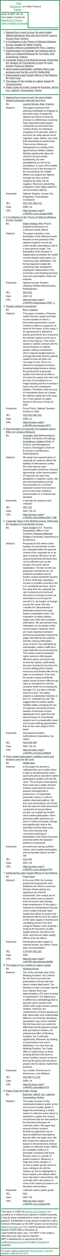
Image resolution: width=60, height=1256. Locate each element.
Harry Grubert (30, 527)
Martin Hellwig (34, 45)
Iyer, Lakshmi (12, 90)
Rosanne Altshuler (24, 66)
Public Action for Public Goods (21, 87)
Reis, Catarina (47, 47)
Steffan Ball (44, 72)
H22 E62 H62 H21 (32, 415)
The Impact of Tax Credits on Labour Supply (28, 81)
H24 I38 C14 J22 (31, 1077)
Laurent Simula (31, 104)
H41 (25, 1193)
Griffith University (38, 1242)
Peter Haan (15, 78)
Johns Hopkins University (14, 23)
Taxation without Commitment (21, 47)
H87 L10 (27, 507)
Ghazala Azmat (14, 84)
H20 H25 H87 (30, 742)
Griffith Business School (13, 1242)
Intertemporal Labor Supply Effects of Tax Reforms (31, 75)
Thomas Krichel (36, 1251)
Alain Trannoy (21, 38)
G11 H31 (27, 859)
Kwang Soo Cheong (11, 20)
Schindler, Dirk (46, 54)
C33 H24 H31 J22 (32, 951)
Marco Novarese (26, 1230)
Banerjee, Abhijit (49, 87)
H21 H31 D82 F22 (32, 203)
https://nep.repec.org (11, 1227)
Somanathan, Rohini (31, 90)
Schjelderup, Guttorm (17, 57)
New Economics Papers (15, 6)
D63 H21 (27, 292)
